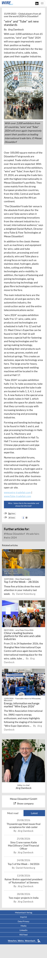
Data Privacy (23, 921)
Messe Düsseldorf (15, 533)
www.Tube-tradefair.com (17, 496)
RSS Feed (23, 934)
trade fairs (33, 533)
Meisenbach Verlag (23, 912)
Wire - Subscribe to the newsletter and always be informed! (23, 504)
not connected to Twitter (5, 517)
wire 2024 (11, 537)
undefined (5, 513)
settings (26, 517)
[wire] (7, 3)
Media (23, 925)
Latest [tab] (34, 813)
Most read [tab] (12, 813)
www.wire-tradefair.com (17, 492)
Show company (25, 803)
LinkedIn (23, 930)
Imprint (23, 917)
